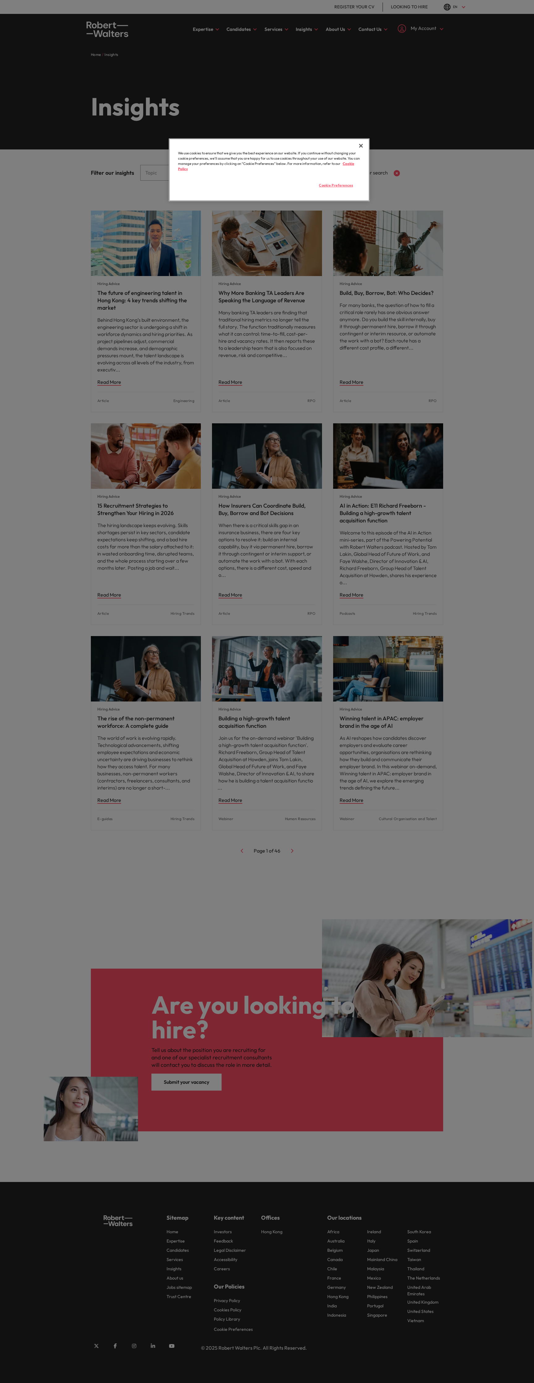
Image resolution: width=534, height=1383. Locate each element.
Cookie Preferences (336, 185)
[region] (269, 169)
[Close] (361, 146)
